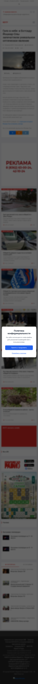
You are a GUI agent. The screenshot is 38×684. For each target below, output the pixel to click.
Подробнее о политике (19, 353)
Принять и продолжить (19, 348)
